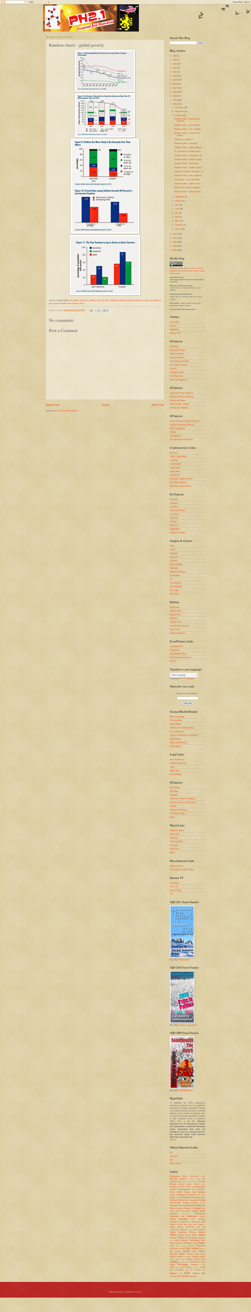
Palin (203, 1240)
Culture (187, 1192)
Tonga (203, 1265)
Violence (196, 1273)
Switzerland (195, 1262)
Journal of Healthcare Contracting (184, 735)
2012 (175, 234)
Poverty (183, 1246)
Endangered (194, 1200)
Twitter (202, 1267)
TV (198, 1267)
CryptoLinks (175, 475)
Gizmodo (173, 561)
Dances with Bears (178, 400)
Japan (172, 1227)
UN (203, 1270)
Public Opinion (192, 1248)
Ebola (177, 1197)
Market (173, 1232)
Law (203, 1227)
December (179, 107)
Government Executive (179, 626)
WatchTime (174, 849)
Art (204, 1179)
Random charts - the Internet (186, 163)
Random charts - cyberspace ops (188, 155)
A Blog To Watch (177, 830)
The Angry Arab (176, 376)
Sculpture (187, 1256)
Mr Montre (174, 845)
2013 (175, 104)
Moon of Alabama (177, 357)
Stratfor (173, 432)
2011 (175, 238)
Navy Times (175, 629)
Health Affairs (175, 724)
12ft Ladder (174, 322)
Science (180, 1256)
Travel (182, 1267)
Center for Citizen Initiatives (181, 393)
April (177, 217)
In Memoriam (194, 1222)
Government (200, 1213)
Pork (177, 1246)
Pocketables (175, 575)
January (178, 229)
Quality (178, 1251)
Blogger (138, 1292)
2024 (175, 60)
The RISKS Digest (177, 813)
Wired (172, 817)
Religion (182, 1254)
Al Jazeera (174, 883)
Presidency (174, 1248)
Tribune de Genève (178, 532)
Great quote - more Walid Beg (186, 179)
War (203, 1273)
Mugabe (181, 1235)
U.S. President (176, 1270)
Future (187, 1208)
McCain (192, 1232)
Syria (203, 1262)
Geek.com (174, 557)
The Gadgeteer (176, 586)
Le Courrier (174, 514)
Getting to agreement (188, 1025)
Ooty (171, 1240)
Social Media (180, 1259)
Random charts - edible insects (187, 183)
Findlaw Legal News (178, 763)
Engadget (174, 553)
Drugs (172, 1197)
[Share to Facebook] (104, 310)
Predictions (200, 1246)
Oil (186, 1238)
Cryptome (174, 795)
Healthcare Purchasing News (182, 728)
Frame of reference (196, 1205)
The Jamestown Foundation (181, 439)
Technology (182, 1264)
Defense (201, 1192)
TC (171, 579)
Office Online (175, 1163)
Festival (202, 1203)
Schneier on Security (178, 810)
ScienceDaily (175, 746)
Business (173, 1187)
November (179, 111)
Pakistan (184, 1240)
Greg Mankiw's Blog (178, 654)
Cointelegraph (175, 464)
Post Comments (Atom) (68, 411)
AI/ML (203, 1176)
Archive (173, 326)
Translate (190, 679)
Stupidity (174, 1261)
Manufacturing (199, 1229)
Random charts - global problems (188, 147)
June (177, 209)
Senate (202, 1256)
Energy (202, 1200)
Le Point (173, 521)
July (177, 205)
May (177, 213)
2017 (175, 88)
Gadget (197, 1208)
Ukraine (197, 1270)
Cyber (194, 1192)
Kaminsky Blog (176, 841)
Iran (185, 1224)
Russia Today (175, 890)
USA (187, 1273)
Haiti (182, 1216)
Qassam (202, 1248)
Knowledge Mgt (193, 1227)
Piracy (195, 1243)
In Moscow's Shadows (179, 408)
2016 (175, 92)
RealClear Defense (177, 633)
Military (173, 1235)
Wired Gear (174, 594)
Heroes (202, 1216)
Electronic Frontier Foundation (182, 799)
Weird (179, 1276)
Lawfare (173, 806)
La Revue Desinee (177, 510)
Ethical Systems (177, 866)
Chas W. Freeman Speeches (182, 396)
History (173, 1219)
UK (191, 1270)
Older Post (158, 404)
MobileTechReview (177, 572)
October (178, 115)
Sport (203, 1259)
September (180, 197)
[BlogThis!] (98, 310)
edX (171, 1160)
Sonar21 (173, 368)
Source (173, 1140)
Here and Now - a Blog (179, 404)
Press (181, 1248)
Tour (177, 1267)
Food (184, 1206)
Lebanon (183, 1229)
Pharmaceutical (176, 1243)
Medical (202, 1232)
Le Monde (174, 518)
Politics (201, 1243)
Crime (172, 1192)
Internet (180, 1224)
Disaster (192, 1195)
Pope (172, 1246)
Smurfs (172, 1259)
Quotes (186, 1251)
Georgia (195, 1211)
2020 (175, 76)
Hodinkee (174, 838)
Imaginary (174, 1222)
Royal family (199, 1254)
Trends (188, 1267)
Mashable (174, 568)
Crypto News (175, 468)
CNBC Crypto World (178, 456)
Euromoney (174, 650)
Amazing (173, 1179)
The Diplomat (175, 436)
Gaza (178, 1211)
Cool (193, 1189)
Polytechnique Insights (179, 361)
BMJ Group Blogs (177, 717)
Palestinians (195, 1240)
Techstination (175, 583)
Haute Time (175, 834)
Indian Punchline (177, 354)
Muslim (194, 1235)
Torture (172, 1267)
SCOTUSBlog (175, 774)
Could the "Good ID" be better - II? (188, 171)
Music (188, 1235)
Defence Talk (175, 611)
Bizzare (173, 1184)
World (185, 1276)
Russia (173, 1256)
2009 (175, 246)
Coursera (173, 1156)
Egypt (203, 1197)
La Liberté (174, 507)
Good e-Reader (176, 564)
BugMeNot (174, 329)
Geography (186, 1211)
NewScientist (175, 739)
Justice (180, 1227)
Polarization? (184, 960)
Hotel (193, 1219)
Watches (173, 1276)
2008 (175, 250)
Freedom (180, 1208)
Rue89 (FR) (174, 529)
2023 (175, 64)
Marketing (182, 1232)
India (203, 1222)
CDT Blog (174, 791)
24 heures (174, 499)
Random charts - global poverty (187, 191)
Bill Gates (194, 1181)
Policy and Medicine (178, 742)
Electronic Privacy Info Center (182, 802)
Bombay (181, 1184)
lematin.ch (174, 525)
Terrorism (194, 1264)
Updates (173, 1273)
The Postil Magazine (178, 380)
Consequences (184, 1189)
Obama (180, 1237)
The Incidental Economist (180, 657)
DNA (198, 1195)
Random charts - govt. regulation (188, 175)
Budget (197, 1184)
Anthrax (191, 1179)
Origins (177, 1240)
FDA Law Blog (176, 720)
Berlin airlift (186, 1181)
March (178, 221)
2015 (175, 96)
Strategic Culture (177, 372)
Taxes (172, 1264)
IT (204, 1224)
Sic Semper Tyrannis (178, 365)
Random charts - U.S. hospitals (187, 129)
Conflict (173, 1189)
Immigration (183, 1222)
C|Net (172, 546)
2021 (175, 72)
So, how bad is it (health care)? (187, 151)
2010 (175, 242)
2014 (175, 100)
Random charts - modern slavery (188, 167)
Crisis (179, 1192)
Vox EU (173, 661)
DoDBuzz (174, 618)
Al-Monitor (174, 346)
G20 (191, 1208)
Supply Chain (184, 1262)
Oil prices (193, 1238)
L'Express (174, 503)
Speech (196, 1259)
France (173, 1208)
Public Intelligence (177, 428)
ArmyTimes (175, 607)
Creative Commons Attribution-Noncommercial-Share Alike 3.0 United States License (187, 270)
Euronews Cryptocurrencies (181, 479)
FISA (180, 1206)
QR (171, 1251)
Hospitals (183, 1219)
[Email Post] (91, 310)
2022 (175, 68)
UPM (180, 1273)
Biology (202, 1181)
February (179, 225)
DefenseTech (175, 615)
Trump (194, 1267)
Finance (173, 1205)
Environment (175, 1203)
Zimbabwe (192, 1276)
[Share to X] (101, 310)
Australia (173, 1181)
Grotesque (174, 1216)
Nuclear (173, 1238)
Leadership (174, 1229)
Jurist (172, 767)
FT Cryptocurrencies (178, 482)
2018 (175, 84)
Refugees (174, 1254)
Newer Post (52, 404)
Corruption (201, 1189)
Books (189, 1184)
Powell (191, 1246)
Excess (194, 1203)
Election (173, 1200)
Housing (201, 1219)
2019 (175, 80)
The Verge (174, 590)
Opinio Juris (175, 770)
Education (195, 1197)
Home (105, 404)
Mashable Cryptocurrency (180, 486)
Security (195, 1256)
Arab (198, 1179)
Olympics (201, 1238)
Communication (198, 1187)
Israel (200, 1224)
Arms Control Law (177, 759)
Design (172, 1195)
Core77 (173, 549)
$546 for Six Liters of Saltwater (187, 187)
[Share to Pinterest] (107, 310)
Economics (185, 1197)
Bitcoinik (173, 453)
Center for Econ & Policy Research (184, 421)
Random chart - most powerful (187, 125)
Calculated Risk (176, 646)
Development (182, 1195)
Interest (173, 1224)
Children (181, 1187)
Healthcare (192, 1216)
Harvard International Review (182, 425)
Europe (186, 1203)
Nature (202, 1235)
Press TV (174, 886)
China (188, 1187)
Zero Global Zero (186, 1090)
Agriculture (194, 1176)
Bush (203, 1184)
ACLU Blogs (175, 787)
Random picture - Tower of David (188, 159)
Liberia (190, 1229)
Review (190, 1254)
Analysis (183, 1179)
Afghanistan (175, 1176)
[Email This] (96, 310)
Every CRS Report (177, 350)
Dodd (203, 1195)
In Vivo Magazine (177, 731)
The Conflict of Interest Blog (181, 870)
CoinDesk (174, 460)
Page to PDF (175, 333)
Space (189, 1259)
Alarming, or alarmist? (183, 139)
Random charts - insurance (185, 143)
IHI (171, 1152)
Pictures (188, 1243)
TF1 (171, 894)
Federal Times (176, 622)
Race (194, 1251)
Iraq (189, 1224)
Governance (186, 1214)
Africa (184, 1176)
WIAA (172, 853)
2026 (175, 56)
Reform (202, 1251)
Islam (195, 1224)
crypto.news (175, 471)
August (178, 201)
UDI (186, 1270)
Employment (182, 1200)
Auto (179, 1181)
